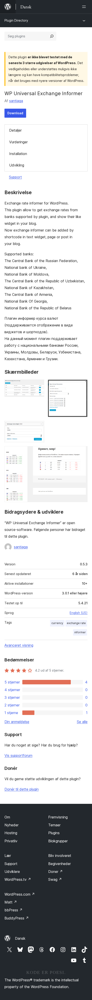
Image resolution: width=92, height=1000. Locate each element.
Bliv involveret (59, 855)
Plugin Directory (16, 20)
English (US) (79, 613)
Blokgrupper (58, 841)
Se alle (82, 721)
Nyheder (11, 825)
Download (15, 113)
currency (57, 623)
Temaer (54, 825)
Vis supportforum (18, 755)
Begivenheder (59, 863)
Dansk (20, 938)
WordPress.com (19, 894)
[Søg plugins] (51, 36)
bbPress (13, 910)
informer (80, 632)
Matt (10, 902)
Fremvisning (58, 817)
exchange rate (76, 623)
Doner (55, 871)
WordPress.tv (17, 879)
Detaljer (15, 130)
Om (7, 817)
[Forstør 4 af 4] (81, 452)
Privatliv (10, 841)
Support (15, 177)
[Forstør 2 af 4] (81, 385)
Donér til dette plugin (21, 789)
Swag (55, 879)
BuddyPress (16, 918)
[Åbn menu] (85, 6)
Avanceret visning (18, 645)
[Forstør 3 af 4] (38, 427)
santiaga (16, 101)
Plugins (54, 833)
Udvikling (16, 165)
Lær (7, 855)
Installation (18, 153)
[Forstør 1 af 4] (38, 385)
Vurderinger (18, 142)
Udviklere (12, 871)
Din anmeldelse (16, 721)
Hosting (10, 833)
